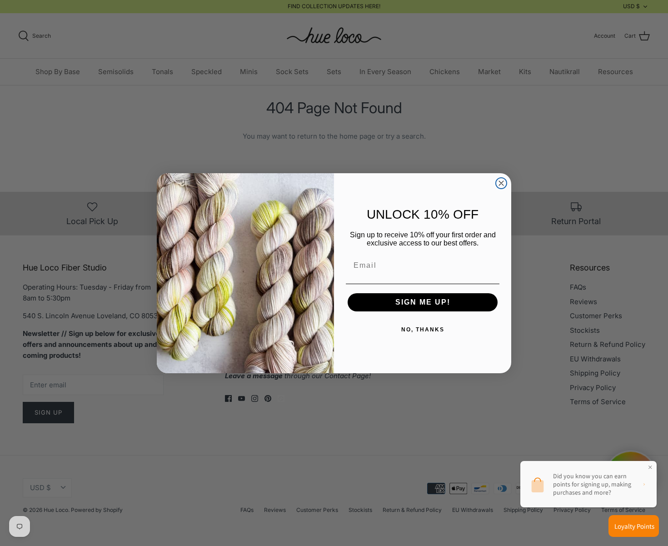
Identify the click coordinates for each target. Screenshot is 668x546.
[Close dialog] (501, 183)
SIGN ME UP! (422, 302)
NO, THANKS (422, 329)
